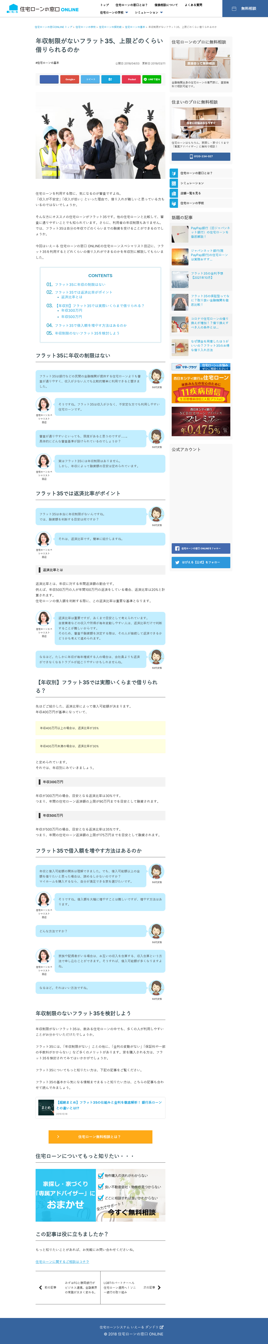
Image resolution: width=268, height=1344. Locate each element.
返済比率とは (71, 297)
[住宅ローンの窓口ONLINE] (43, 8)
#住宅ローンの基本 (47, 62)
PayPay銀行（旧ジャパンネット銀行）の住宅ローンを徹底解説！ (210, 232)
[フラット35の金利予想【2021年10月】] (180, 279)
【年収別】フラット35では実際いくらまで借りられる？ (100, 306)
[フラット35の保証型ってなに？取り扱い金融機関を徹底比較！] (180, 302)
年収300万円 (71, 310)
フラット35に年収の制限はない (80, 285)
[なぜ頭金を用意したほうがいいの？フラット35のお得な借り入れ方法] (180, 347)
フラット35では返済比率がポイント (84, 292)
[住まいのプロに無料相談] (201, 123)
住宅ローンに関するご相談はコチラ (62, 1262)
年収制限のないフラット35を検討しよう (87, 333)
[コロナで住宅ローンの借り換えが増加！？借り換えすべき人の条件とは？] (180, 325)
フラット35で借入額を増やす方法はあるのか (91, 325)
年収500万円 (71, 317)
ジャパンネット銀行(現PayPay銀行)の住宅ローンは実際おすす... (209, 255)
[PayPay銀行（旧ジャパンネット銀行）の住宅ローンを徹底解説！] (180, 234)
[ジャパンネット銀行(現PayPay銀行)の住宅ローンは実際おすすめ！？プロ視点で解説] (180, 257)
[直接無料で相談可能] (201, 62)
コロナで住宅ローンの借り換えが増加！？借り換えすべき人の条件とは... (210, 323)
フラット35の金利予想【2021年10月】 (207, 275)
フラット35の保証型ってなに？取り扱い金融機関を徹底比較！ (210, 300)
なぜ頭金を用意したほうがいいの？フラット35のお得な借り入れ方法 (210, 345)
